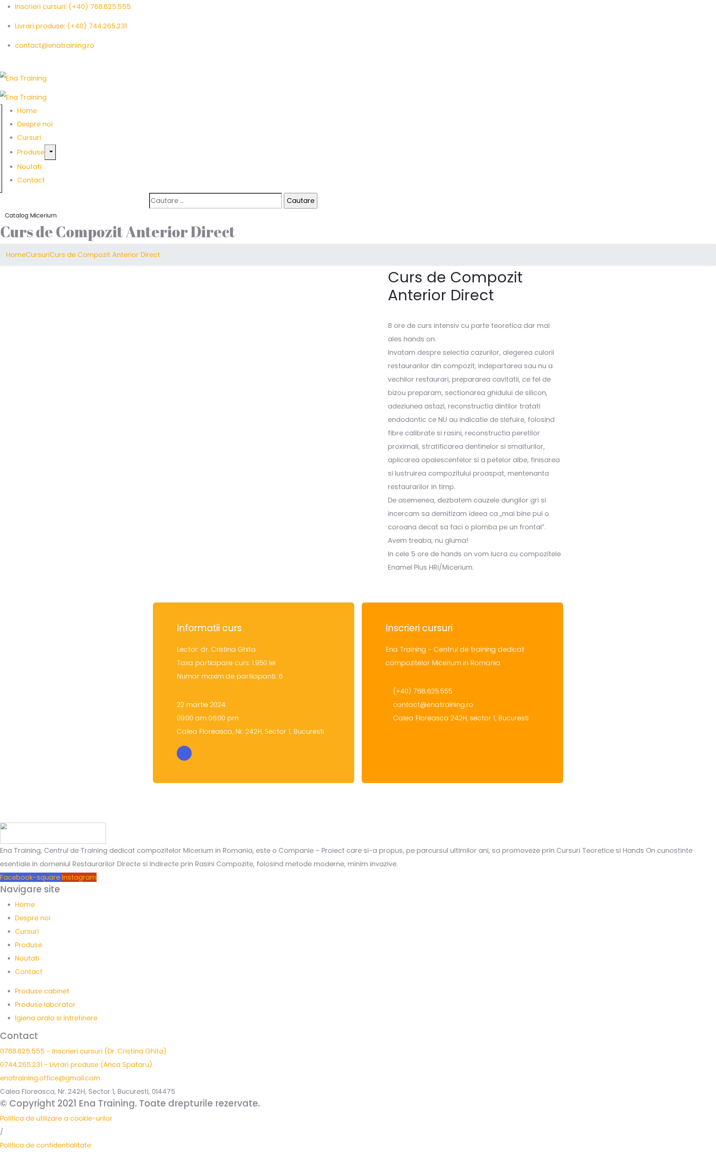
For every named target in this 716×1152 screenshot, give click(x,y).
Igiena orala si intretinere (56, 1018)
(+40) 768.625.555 (422, 691)
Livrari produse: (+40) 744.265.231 (71, 26)
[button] (56, 1118)
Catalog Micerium (31, 215)
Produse (30, 152)
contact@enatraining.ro (54, 45)
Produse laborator (45, 1004)
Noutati (29, 166)
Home (27, 110)
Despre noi (35, 124)
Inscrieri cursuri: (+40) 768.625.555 (73, 6)
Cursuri (29, 137)
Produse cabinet (42, 991)
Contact (31, 180)
